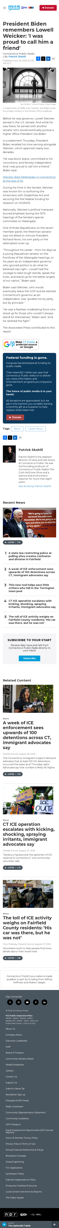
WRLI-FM (34, 1021)
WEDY (30, 1018)
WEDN (15, 1018)
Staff (8, 1047)
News (17, 429)
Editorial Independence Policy (21, 1180)
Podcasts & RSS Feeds (17, 1101)
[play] (4, 1224)
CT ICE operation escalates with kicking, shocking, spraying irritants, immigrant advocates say (32, 604)
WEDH (8, 1018)
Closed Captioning (15, 1162)
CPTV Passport (13, 1125)
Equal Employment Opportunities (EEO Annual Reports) (29, 1131)
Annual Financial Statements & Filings (24, 1150)
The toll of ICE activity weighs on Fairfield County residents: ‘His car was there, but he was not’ (32, 620)
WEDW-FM (10, 1021)
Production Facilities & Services (21, 1186)
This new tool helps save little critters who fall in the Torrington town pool (31, 588)
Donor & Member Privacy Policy (22, 1138)
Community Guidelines (17, 1119)
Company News (14, 1035)
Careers (9, 1071)
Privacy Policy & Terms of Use (20, 1144)
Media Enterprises (15, 1065)
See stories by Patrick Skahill (35, 486)
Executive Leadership (16, 1041)
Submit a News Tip (15, 1089)
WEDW (23, 1018)
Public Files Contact (14, 1023)
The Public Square (15, 1198)
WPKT (26, 1021)
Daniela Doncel (10, 754)
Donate (49, 8)
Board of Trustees (14, 1053)
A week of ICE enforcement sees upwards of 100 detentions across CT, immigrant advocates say (32, 572)
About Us (10, 1029)
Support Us (11, 1083)
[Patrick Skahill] (9, 454)
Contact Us (11, 1077)
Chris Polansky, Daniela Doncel (18, 944)
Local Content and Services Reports (24, 1192)
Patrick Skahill (17, 56)
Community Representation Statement (26, 1113)
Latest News (35, 429)
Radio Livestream (14, 1107)
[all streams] (55, 1224)
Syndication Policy (15, 1174)
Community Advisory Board (19, 1059)
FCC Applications (14, 1168)
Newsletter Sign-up (15, 1095)
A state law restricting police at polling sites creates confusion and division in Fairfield (30, 556)
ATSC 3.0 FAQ (29, 1023)
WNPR (19, 1021)
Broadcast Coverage (16, 1156)
